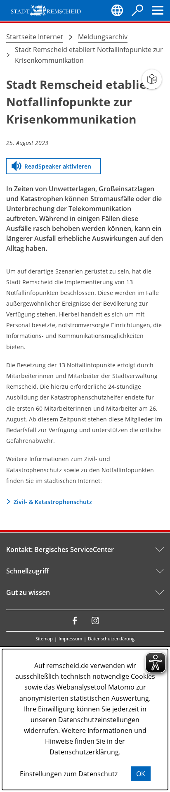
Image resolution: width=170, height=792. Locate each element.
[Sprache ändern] (117, 10)
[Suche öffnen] (137, 10)
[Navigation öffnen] (157, 10)
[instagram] (95, 620)
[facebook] (74, 620)
